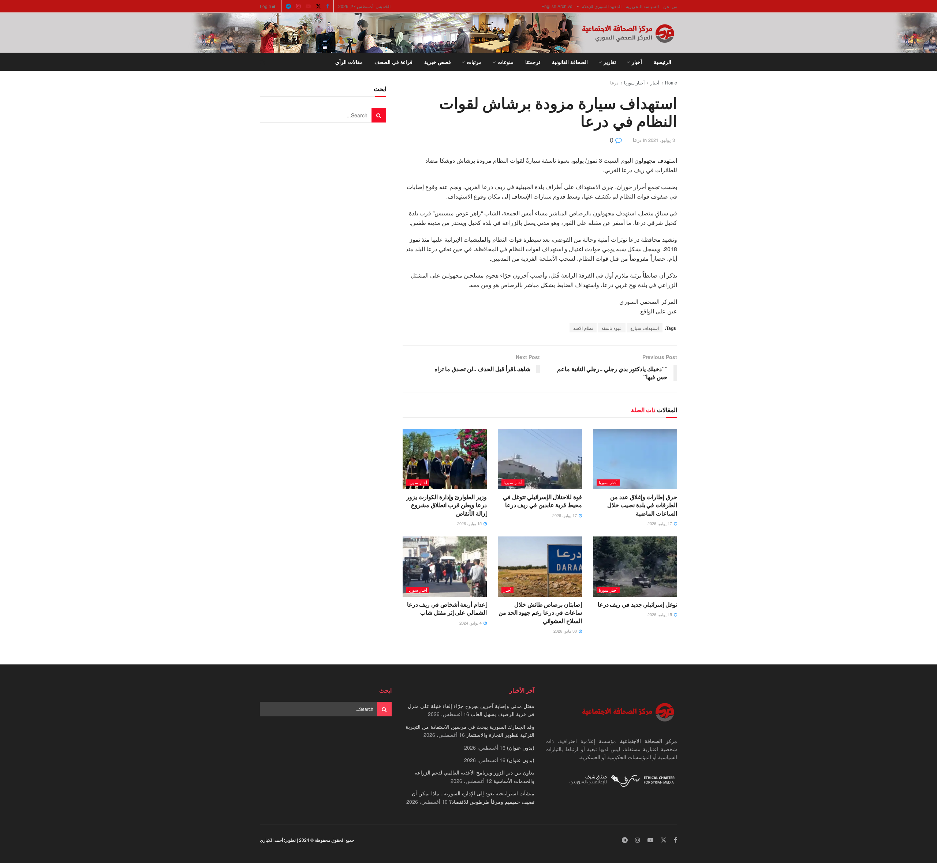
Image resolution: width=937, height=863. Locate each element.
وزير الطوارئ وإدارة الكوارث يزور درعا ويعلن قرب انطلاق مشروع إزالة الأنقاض (446, 505)
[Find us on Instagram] (298, 6)
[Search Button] (262, 62)
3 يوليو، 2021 (661, 139)
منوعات (505, 61)
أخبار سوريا (634, 82)
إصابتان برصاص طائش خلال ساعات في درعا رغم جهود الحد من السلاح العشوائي (540, 612)
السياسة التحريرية (642, 6)
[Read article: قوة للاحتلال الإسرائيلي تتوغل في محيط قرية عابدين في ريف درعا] (540, 459)
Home (671, 82)
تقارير (610, 61)
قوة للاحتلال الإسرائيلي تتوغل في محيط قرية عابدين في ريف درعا (542, 501)
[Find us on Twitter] (318, 6)
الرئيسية (662, 61)
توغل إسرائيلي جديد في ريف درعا (637, 604)
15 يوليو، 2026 (470, 523)
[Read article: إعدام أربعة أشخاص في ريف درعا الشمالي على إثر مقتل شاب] (445, 566)
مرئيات (474, 61)
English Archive (556, 6)
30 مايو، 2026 (565, 631)
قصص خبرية (437, 61)
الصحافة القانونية (570, 61)
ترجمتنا (532, 61)
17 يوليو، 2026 (660, 523)
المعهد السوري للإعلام (601, 6)
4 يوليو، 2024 (471, 623)
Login (266, 6)
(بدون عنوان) (520, 747)
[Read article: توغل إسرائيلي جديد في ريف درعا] (635, 566)
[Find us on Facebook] (327, 6)
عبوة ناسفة (611, 328)
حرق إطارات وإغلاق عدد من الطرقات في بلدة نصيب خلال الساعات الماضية (642, 505)
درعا (614, 82)
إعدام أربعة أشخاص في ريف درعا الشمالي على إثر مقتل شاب (447, 608)
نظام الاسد (583, 328)
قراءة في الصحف (393, 61)
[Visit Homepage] (629, 33)
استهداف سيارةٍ (644, 328)
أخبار (637, 61)
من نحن (670, 6)
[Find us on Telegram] (288, 6)
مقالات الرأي (349, 61)
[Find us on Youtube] (308, 6)
